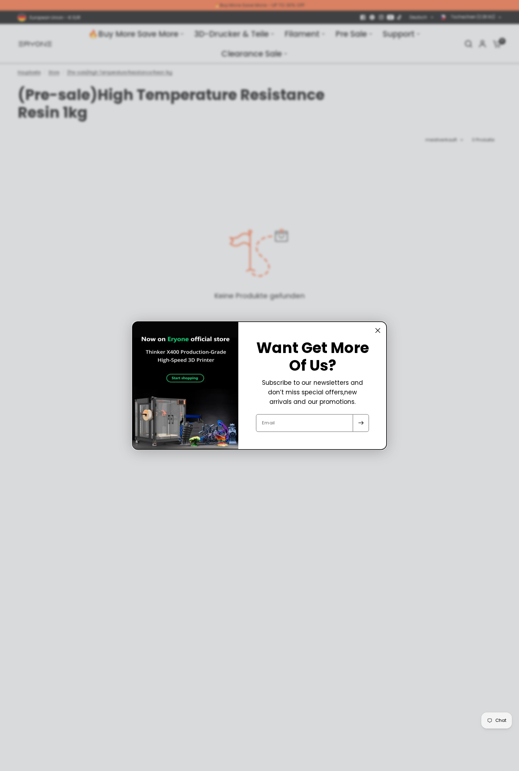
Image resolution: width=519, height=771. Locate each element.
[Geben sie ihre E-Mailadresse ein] (361, 422)
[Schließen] (377, 330)
